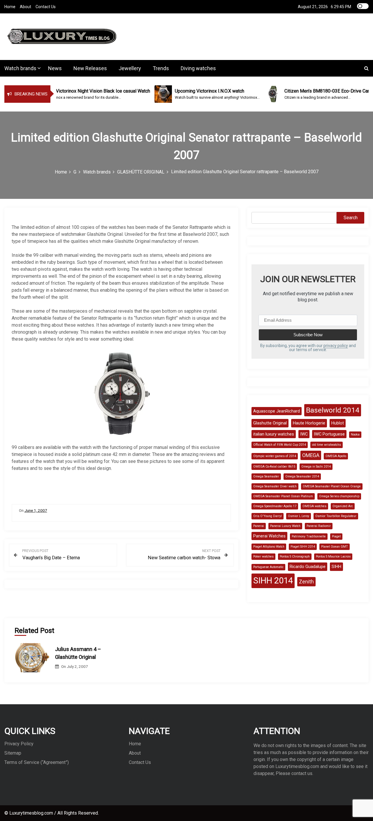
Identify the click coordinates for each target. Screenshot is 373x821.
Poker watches (263, 556)
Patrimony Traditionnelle (309, 536)
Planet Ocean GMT (334, 546)
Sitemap (12, 753)
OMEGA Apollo (336, 456)
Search (351, 217)
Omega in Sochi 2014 (316, 466)
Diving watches (198, 68)
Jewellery (130, 68)
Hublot (337, 423)
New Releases (90, 68)
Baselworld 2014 (332, 410)
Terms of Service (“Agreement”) (36, 762)
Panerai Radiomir (319, 526)
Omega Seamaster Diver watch (275, 486)
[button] (366, 68)
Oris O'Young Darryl (267, 516)
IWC (304, 434)
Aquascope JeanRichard (276, 411)
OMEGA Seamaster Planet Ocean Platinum (283, 496)
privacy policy (335, 345)
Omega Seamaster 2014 (302, 476)
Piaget (336, 536)
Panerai (258, 526)
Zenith (306, 582)
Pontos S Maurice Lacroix (333, 556)
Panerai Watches (269, 536)
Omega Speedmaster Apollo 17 (274, 506)
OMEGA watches (314, 506)
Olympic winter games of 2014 (274, 456)
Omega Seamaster (266, 476)
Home (9, 6)
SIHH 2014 (273, 580)
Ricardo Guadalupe (308, 566)
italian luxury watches (273, 434)
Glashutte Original (270, 423)
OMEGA (310, 455)
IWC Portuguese (329, 434)
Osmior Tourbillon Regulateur (335, 516)
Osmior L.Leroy (298, 516)
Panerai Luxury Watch (285, 526)
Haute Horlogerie (309, 423)
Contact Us (46, 6)
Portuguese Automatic (268, 567)
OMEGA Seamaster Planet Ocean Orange (332, 486)
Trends (161, 68)
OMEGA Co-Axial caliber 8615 (274, 466)
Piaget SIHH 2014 (303, 546)
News (55, 68)
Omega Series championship (339, 496)
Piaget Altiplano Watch (268, 546)
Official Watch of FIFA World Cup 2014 (279, 445)
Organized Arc (342, 506)
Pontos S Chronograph (295, 556)
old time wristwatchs (326, 445)
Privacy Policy (19, 743)
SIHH (336, 566)
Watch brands (20, 68)
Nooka (355, 434)
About (25, 6)
